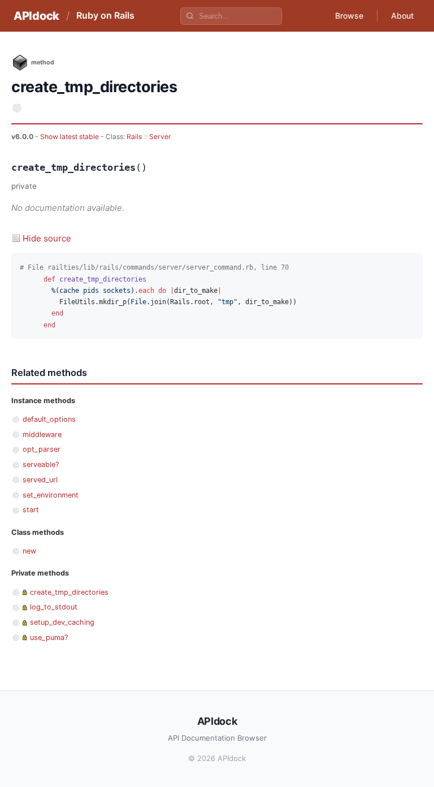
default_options (49, 419)
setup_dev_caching (62, 622)
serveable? (41, 464)
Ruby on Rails (105, 15)
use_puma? (49, 637)
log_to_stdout (53, 607)
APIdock (36, 16)
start (31, 509)
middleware (42, 434)
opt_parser (41, 449)
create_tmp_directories (69, 592)
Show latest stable (70, 136)
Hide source (47, 238)
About (402, 15)
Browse (349, 15)
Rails (134, 136)
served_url (40, 479)
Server (160, 136)
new (29, 551)
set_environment (51, 495)
